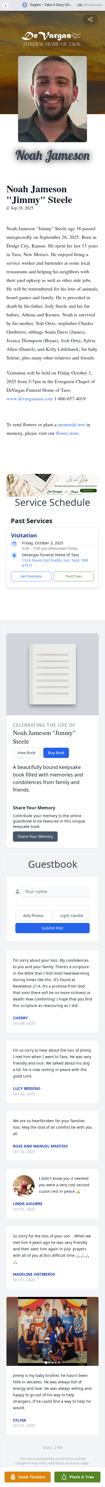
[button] (52, 1331)
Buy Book (56, 752)
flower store (67, 433)
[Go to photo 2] (49, 1363)
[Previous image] (12, 1331)
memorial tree (71, 424)
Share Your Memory (35, 836)
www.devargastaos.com (29, 398)
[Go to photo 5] (59, 1363)
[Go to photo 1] (46, 1362)
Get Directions (31, 576)
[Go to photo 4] (56, 1363)
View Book (27, 752)
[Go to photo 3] (52, 1363)
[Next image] (93, 1331)
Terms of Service (67, 1463)
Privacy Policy (37, 1463)
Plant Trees (73, 576)
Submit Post (52, 927)
